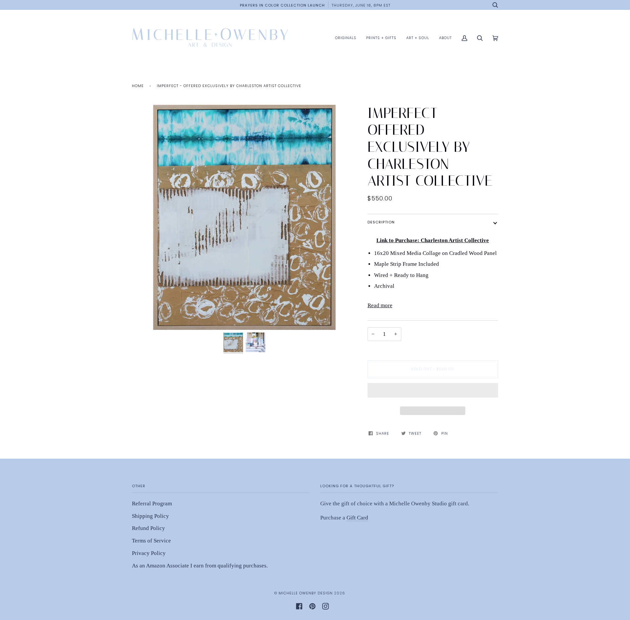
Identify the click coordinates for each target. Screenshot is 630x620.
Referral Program (152, 503)
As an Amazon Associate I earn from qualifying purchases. (200, 566)
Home (138, 85)
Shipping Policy (150, 516)
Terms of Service (151, 541)
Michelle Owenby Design (306, 593)
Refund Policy (148, 528)
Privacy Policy (149, 553)
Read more (380, 305)
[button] (433, 392)
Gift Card (357, 518)
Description (381, 222)
